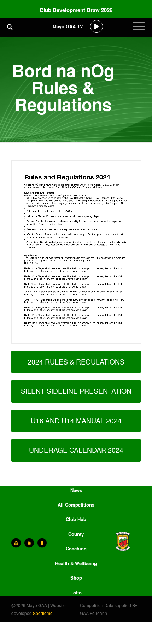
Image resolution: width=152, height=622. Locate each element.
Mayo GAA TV (68, 26)
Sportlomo (43, 613)
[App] (42, 543)
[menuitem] (10, 32)
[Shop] (29, 543)
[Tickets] (16, 543)
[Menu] (138, 32)
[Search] (10, 26)
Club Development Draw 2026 (76, 10)
